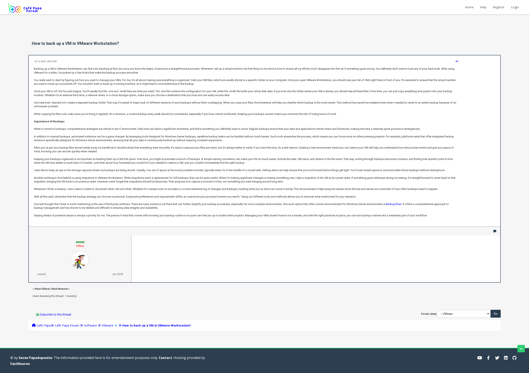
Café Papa (43, 325)
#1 (457, 61)
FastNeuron (20, 363)
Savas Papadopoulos (35, 357)
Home (469, 7)
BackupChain (394, 204)
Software (90, 325)
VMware (107, 325)
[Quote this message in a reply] (495, 231)
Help (483, 7)
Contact (165, 357)
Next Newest (59, 288)
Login (515, 7)
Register (498, 7)
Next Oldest (42, 288)
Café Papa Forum (67, 325)
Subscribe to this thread (55, 314)
